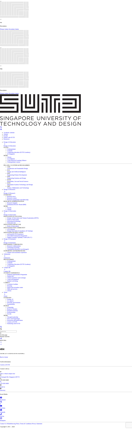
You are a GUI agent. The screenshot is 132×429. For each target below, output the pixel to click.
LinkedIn (2, 412)
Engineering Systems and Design (16, 178)
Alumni (6, 134)
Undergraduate (11, 149)
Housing (9, 286)
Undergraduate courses (13, 162)
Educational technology (14, 221)
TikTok (2, 416)
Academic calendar (9, 132)
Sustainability (11, 304)
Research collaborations (14, 246)
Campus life (7, 271)
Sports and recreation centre (15, 287)
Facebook (3, 400)
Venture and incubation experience (17, 252)
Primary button (4, 29)
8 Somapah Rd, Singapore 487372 (10, 377)
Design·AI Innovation (10, 215)
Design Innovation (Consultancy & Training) (20, 231)
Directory (2, 390)
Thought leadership (12, 317)
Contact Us (3, 423)
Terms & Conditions (26, 423)
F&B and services (12, 289)
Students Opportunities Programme (17, 274)
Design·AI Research (9, 193)
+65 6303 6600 (4, 383)
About (5, 296)
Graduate (9, 150)
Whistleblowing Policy (13, 423)
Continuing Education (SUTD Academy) (19, 264)
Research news (11, 196)
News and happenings (13, 318)
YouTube (2, 408)
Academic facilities (12, 284)
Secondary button (14, 29)
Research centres (12, 198)
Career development (13, 279)
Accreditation (11, 159)
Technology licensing (13, 247)
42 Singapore (11, 154)
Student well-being (12, 281)
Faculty (6, 136)
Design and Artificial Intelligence (16, 171)
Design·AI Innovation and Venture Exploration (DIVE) (23, 218)
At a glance (10, 301)
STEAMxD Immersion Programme (17, 236)
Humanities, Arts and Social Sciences (17, 181)
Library (9, 157)
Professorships (11, 312)
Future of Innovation (13, 219)
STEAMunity (11, 229)
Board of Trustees (12, 309)
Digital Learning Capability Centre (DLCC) (19, 237)
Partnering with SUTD (13, 323)
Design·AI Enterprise (10, 243)
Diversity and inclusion (13, 302)
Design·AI (10, 299)
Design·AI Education (10, 146)
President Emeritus (12, 310)
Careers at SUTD (12, 322)
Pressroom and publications (15, 320)
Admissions (7, 258)
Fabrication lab (11, 223)
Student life (10, 276)
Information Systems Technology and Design (20, 184)
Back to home (4, 357)
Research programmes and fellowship (17, 199)
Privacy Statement (37, 423)
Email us (2, 387)
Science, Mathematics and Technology (18, 188)
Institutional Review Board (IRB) (16, 204)
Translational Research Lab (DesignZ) (18, 249)
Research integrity (12, 203)
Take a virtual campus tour (7, 373)
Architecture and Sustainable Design (17, 168)
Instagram (3, 420)
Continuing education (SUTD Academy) (18, 152)
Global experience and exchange (16, 278)
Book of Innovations (13, 226)
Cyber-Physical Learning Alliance (16, 160)
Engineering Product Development (17, 175)
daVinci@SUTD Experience (15, 234)
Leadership (10, 307)
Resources (6, 139)
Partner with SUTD (9, 137)
